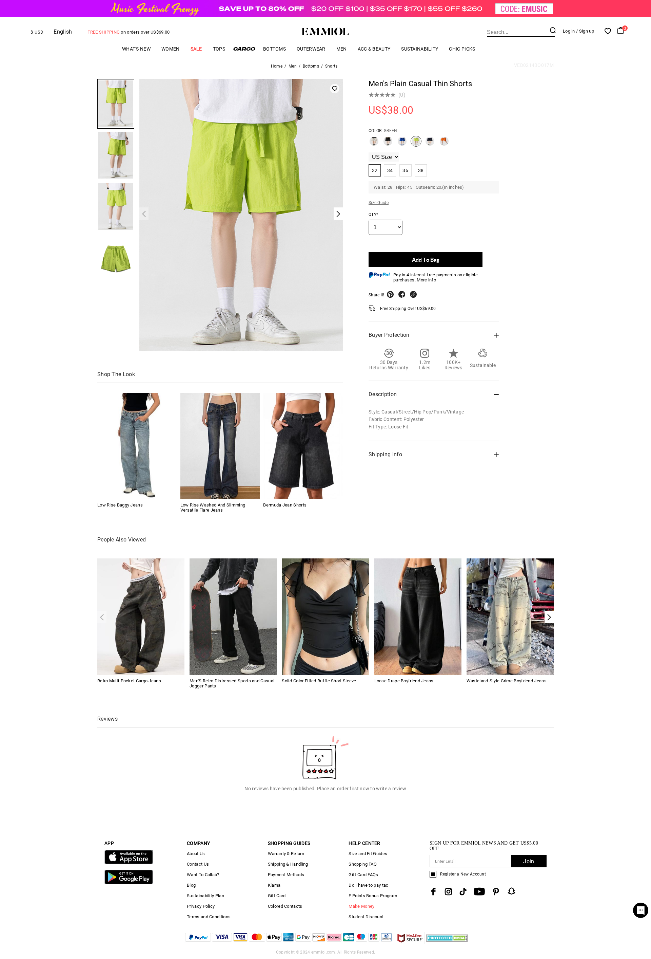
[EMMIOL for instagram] (448, 891)
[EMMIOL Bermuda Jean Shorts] (302, 446)
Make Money (361, 906)
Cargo (244, 49)
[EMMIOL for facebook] (433, 891)
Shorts (331, 66)
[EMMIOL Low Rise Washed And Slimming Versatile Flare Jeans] (220, 446)
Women (170, 49)
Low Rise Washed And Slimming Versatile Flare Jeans (212, 507)
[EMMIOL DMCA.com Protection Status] (447, 942)
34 (390, 170)
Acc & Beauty (374, 49)
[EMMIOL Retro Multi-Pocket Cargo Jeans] (140, 616)
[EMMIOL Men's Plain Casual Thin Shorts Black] (387, 144)
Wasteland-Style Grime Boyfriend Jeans (507, 680)
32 (375, 170)
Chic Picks (462, 49)
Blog (191, 885)
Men (341, 49)
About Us (196, 853)
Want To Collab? (203, 874)
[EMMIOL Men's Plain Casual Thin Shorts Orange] (444, 144)
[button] (549, 617)
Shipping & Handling (288, 864)
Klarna (274, 885)
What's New (136, 49)
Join (528, 861)
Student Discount (366, 916)
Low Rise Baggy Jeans (120, 505)
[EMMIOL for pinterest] (496, 891)
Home (276, 66)
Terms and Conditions (209, 916)
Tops (219, 49)
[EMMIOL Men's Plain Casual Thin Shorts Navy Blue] (430, 144)
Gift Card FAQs (363, 874)
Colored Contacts (285, 906)
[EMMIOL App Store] (128, 862)
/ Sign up (585, 31)
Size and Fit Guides (368, 853)
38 (421, 170)
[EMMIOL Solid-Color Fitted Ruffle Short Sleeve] (325, 616)
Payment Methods (286, 874)
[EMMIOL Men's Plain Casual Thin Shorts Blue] (402, 144)
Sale (196, 49)
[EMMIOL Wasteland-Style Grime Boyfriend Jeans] (510, 616)
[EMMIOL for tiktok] (463, 891)
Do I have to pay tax (368, 885)
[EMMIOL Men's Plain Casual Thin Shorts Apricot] (374, 144)
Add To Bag (425, 259)
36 (405, 170)
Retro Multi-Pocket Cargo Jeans (129, 680)
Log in (569, 31)
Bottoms (274, 49)
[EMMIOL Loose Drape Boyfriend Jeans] (417, 616)
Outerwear (311, 49)
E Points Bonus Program (373, 895)
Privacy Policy (201, 906)
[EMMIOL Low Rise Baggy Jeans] (137, 446)
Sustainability (419, 49)
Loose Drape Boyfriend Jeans (404, 680)
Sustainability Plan (205, 895)
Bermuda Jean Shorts (285, 505)
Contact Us (198, 864)
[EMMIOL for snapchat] (511, 891)
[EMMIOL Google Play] (128, 882)
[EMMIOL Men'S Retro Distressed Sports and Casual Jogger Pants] (233, 616)
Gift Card (277, 895)
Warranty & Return (286, 853)
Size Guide (379, 202)
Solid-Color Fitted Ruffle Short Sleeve (319, 680)
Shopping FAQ (363, 864)
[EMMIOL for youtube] (479, 891)
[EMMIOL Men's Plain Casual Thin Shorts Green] (416, 144)
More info (426, 279)
